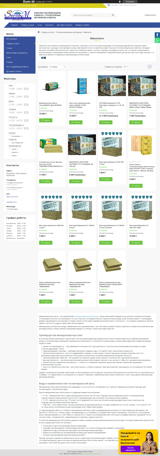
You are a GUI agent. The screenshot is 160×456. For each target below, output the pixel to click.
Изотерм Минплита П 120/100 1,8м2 (138, 226)
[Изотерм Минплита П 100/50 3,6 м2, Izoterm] (112, 208)
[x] (45, 58)
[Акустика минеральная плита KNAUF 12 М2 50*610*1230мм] (82, 85)
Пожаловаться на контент (92, 454)
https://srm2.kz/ (12, 197)
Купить (47, 120)
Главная (14, 25)
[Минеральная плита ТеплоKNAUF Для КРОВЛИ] (52, 85)
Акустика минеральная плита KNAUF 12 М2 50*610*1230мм (79, 105)
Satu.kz (90, 452)
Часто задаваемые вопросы (17, 67)
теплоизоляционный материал (86, 316)
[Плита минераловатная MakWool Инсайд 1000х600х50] (52, 265)
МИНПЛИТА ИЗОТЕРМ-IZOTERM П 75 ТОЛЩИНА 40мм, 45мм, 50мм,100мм (140, 105)
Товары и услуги (27, 25)
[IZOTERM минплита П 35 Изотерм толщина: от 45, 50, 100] (112, 85)
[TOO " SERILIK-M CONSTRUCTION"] (18, 15)
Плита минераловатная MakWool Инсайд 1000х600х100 (79, 284)
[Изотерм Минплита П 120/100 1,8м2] (142, 208)
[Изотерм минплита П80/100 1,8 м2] (52, 208)
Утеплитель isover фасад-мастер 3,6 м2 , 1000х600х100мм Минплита (51, 164)
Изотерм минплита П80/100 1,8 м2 (51, 226)
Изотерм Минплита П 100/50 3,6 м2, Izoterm (111, 226)
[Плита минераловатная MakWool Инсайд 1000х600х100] (82, 265)
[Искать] (112, 15)
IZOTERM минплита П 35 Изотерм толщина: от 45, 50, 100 (111, 105)
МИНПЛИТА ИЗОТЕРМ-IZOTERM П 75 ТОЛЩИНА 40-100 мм (81, 164)
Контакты (49, 25)
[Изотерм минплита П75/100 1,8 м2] (112, 144)
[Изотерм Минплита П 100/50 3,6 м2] (82, 208)
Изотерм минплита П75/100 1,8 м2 (111, 163)
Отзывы (9, 62)
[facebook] (42, 58)
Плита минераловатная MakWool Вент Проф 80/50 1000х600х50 (110, 284)
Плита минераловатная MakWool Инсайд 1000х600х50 (49, 284)
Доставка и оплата (64, 25)
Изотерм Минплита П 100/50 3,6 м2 (81, 226)
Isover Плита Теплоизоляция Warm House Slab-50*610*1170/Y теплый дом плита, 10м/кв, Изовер (142, 167)
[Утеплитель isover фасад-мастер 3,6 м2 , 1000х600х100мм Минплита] (52, 144)
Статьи (9, 48)
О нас (39, 25)
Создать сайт (40, 1)
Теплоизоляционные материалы (69, 32)
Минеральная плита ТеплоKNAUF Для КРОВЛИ (50, 104)
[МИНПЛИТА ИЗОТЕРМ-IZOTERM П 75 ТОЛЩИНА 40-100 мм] (82, 144)
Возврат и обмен (82, 25)
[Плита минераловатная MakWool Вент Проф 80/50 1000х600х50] (112, 265)
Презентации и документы (16, 53)
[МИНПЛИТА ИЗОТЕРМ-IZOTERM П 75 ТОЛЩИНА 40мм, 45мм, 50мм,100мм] (142, 85)
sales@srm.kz (11, 202)
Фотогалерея (11, 39)
